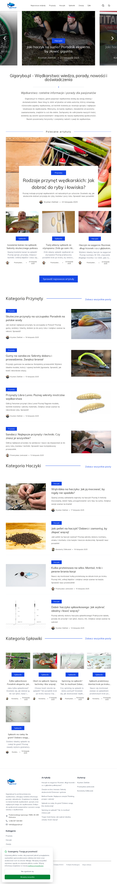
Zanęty (81, 5)
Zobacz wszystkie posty (98, 299)
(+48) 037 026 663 (15, 821)
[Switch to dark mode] (109, 5)
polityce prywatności (35, 866)
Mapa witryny (86, 865)
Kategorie (11, 831)
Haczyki (62, 5)
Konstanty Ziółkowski (85, 791)
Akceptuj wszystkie (27, 877)
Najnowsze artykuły (38, 5)
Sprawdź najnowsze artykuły (58, 279)
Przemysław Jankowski (85, 787)
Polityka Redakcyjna (73, 865)
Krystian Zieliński (83, 783)
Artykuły (46, 777)
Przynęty (52, 5)
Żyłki (89, 5)
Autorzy (81, 777)
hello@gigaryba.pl (15, 824)
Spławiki (72, 5)
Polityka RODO (59, 865)
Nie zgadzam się (27, 871)
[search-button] (103, 5)
